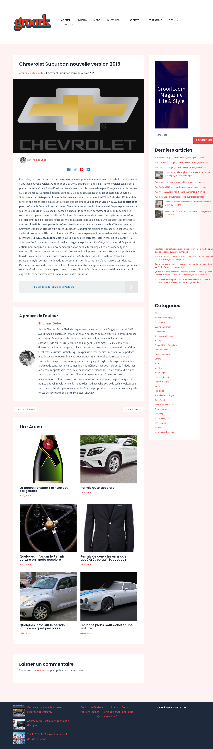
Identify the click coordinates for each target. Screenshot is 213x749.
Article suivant (133, 409)
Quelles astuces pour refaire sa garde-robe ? (182, 282)
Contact (126, 707)
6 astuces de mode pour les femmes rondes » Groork (177, 256)
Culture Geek (160, 331)
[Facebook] (68, 169)
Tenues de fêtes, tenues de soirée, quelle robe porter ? (186, 274)
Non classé (159, 391)
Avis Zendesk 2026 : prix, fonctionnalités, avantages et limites (180, 167)
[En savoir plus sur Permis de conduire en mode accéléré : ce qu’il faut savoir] (108, 527)
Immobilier (159, 363)
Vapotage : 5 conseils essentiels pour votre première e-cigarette (181, 249)
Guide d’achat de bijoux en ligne (171, 267)
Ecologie (158, 340)
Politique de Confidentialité (117, 712)
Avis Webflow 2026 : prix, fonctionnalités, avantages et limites (180, 187)
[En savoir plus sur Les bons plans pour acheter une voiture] (108, 596)
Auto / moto (25, 495)
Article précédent (25, 409)
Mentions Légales (89, 712)
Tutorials (158, 427)
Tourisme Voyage (162, 418)
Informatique (160, 372)
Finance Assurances (163, 354)
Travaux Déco (160, 423)
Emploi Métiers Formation (166, 345)
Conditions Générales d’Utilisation (100, 707)
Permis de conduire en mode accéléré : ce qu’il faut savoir (103, 558)
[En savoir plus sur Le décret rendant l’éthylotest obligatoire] (48, 459)
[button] (121, 20)
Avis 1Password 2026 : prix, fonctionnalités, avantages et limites (181, 162)
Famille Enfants (161, 349)
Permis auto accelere (97, 487)
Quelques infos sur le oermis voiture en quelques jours (42, 626)
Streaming (159, 413)
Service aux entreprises (164, 404)
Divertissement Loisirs (164, 336)
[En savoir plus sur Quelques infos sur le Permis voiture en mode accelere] (48, 527)
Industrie (158, 368)
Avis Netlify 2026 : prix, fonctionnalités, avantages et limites (179, 157)
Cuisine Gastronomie (163, 327)
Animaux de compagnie (165, 317)
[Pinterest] (81, 169)
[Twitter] (75, 169)
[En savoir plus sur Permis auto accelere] (108, 459)
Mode (157, 386)
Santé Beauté (160, 400)
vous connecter (41, 670)
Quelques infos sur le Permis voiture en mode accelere (42, 558)
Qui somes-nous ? (107, 716)
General (158, 358)
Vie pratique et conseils (164, 432)
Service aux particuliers (164, 409)
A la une (158, 313)
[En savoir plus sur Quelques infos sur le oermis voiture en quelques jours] (48, 596)
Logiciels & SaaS (162, 377)
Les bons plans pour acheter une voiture (106, 626)
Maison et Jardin (162, 381)
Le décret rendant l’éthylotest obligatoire (44, 489)
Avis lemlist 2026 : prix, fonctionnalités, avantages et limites (179, 182)
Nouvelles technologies (164, 395)
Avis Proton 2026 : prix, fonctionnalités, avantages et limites (180, 192)
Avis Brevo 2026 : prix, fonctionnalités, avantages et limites (179, 197)
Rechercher (161, 134)
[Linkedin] (88, 169)
